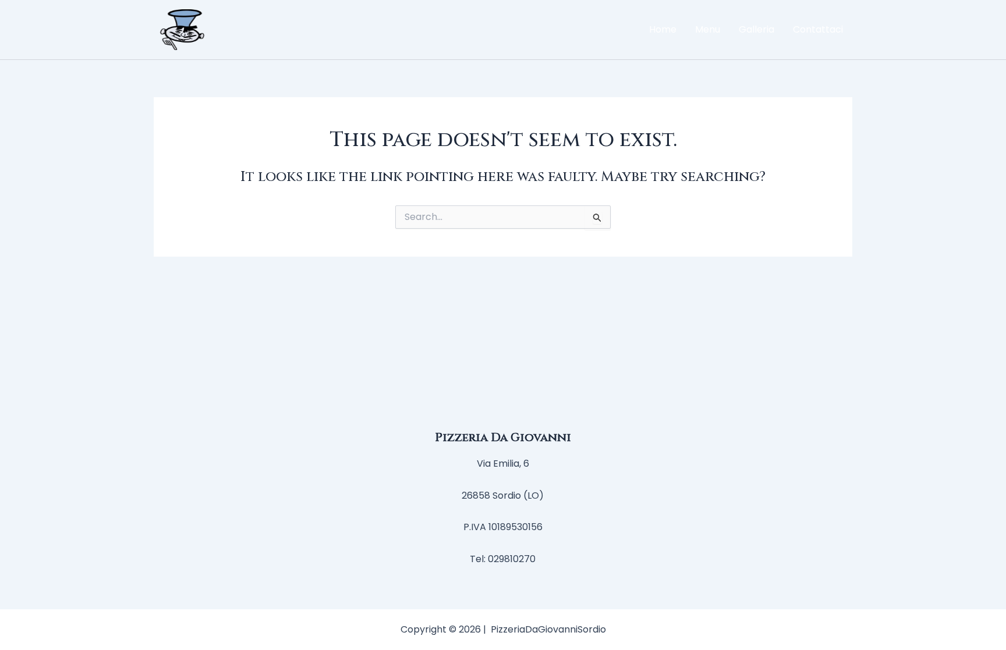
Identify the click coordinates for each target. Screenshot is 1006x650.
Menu (707, 29)
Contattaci (818, 29)
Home (662, 29)
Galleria (756, 29)
